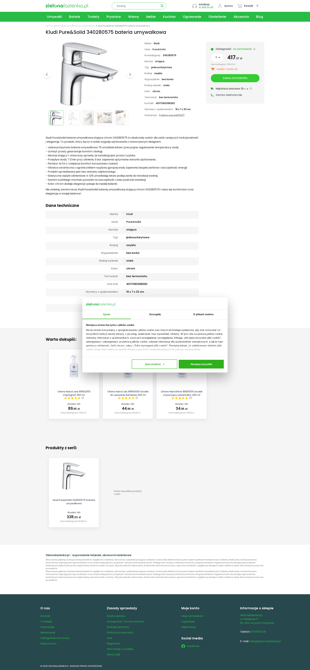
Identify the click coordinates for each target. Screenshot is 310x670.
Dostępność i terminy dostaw (125, 621)
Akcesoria (241, 17)
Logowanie (188, 621)
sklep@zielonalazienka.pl (265, 641)
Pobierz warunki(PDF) (172, 115)
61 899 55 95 (206, 7)
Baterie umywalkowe (84, 25)
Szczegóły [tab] (155, 314)
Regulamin (113, 643)
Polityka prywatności (120, 632)
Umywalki (54, 17)
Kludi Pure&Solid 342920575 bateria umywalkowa (74, 501)
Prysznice (114, 17)
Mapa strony (48, 643)
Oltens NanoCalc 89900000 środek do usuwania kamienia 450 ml (128, 393)
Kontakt (45, 616)
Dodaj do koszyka (235, 78)
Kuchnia (169, 17)
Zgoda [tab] (106, 314)
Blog (259, 17)
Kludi (129, 214)
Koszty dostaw (116, 616)
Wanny (133, 17)
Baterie (74, 17)
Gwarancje (47, 627)
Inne (109, 638)
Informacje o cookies (120, 649)
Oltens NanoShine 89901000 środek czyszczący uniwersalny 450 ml (181, 393)
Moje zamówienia (192, 616)
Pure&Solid (158, 49)
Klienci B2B (113, 654)
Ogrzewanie (192, 17)
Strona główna (53, 25)
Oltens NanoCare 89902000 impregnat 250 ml (73, 393)
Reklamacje (47, 632)
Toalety (93, 17)
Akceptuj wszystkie (201, 364)
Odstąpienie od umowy (55, 638)
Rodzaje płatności (118, 627)
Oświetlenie (217, 17)
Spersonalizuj (152, 364)
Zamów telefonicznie (229, 95)
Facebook (193, 646)
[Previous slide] (47, 74)
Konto (229, 6)
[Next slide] (130, 74)
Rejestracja (188, 627)
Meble (151, 17)
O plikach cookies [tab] (203, 314)
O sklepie (46, 621)
